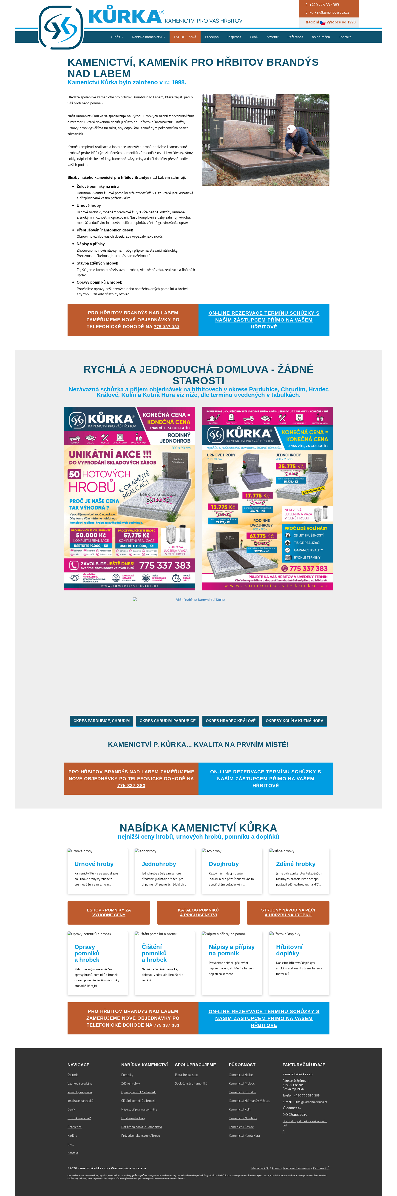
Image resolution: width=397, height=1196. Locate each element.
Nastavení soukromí (296, 1168)
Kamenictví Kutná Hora (244, 1135)
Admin (276, 1168)
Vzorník (273, 37)
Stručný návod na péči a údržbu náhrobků (288, 912)
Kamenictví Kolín (240, 1109)
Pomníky (127, 1074)
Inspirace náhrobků (80, 1100)
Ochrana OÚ (321, 1168)
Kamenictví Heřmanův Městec (249, 1100)
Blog (71, 1144)
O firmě (73, 1074)
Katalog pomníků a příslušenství (198, 912)
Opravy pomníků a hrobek (138, 1092)
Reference (295, 37)
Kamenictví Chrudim (242, 1092)
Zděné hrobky (130, 1083)
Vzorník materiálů (79, 1118)
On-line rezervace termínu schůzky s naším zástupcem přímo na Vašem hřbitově (264, 319)
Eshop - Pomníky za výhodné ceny (109, 912)
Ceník (254, 37)
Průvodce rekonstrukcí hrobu (140, 1135)
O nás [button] (116, 37)
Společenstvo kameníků (191, 1083)
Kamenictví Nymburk (243, 1118)
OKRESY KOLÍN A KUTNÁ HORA (294, 721)
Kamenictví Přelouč (242, 1083)
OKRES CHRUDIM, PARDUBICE (168, 721)
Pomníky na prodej (80, 1092)
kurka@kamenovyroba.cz (310, 1102)
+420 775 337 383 (307, 1095)
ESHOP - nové (185, 37)
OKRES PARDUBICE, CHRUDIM (102, 721)
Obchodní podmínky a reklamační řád (305, 1123)
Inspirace (234, 37)
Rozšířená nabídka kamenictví (141, 1127)
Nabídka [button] (147, 37)
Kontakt (345, 37)
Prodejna (212, 37)
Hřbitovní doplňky (133, 1118)
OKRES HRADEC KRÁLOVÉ (231, 721)
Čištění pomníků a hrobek (138, 1100)
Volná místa (321, 37)
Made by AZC (260, 1168)
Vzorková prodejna (80, 1083)
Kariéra (72, 1135)
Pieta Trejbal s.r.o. (186, 1074)
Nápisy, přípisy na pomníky (139, 1109)
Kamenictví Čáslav (241, 1127)
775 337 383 (166, 327)
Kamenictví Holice (241, 1074)
